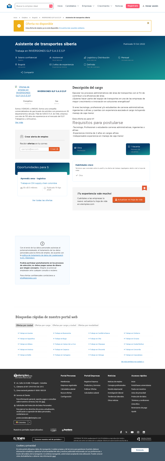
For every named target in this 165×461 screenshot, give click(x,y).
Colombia (22, 422)
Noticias (119, 6)
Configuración (66, 397)
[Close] (148, 22)
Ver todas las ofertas (42, 200)
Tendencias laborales (116, 397)
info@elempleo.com (28, 278)
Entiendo (140, 450)
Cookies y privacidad (26, 445)
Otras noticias (113, 400)
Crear (53, 149)
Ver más (19, 122)
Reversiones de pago (139, 408)
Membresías (65, 382)
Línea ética (135, 404)
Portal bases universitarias (141, 385)
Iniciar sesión (151, 6)
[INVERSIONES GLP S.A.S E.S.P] (23, 91)
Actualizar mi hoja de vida (129, 200)
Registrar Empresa (91, 382)
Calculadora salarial (68, 389)
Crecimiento (103, 6)
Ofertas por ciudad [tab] (24, 325)
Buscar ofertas (66, 393)
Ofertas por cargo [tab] (42, 325)
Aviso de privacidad (138, 393)
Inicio (60, 6)
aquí (54, 456)
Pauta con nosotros (138, 389)
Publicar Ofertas (90, 389)
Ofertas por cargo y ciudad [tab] (64, 325)
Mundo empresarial (115, 389)
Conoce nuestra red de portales (48, 439)
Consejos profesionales (117, 385)
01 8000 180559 (40, 390)
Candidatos (70, 6)
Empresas (87, 6)
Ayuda (133, 411)
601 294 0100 (31, 387)
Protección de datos (138, 397)
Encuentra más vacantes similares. (72, 28)
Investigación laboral (115, 393)
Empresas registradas (69, 385)
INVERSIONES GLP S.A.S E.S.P (51, 91)
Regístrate (133, 6)
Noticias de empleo (115, 382)
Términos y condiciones (140, 400)
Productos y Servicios (92, 385)
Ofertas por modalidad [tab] (88, 325)
